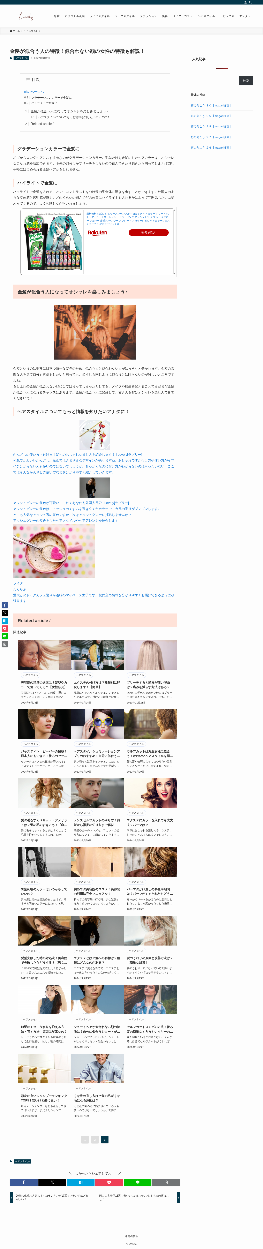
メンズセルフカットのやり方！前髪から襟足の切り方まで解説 (97, 822)
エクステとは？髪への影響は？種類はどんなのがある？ (97, 960)
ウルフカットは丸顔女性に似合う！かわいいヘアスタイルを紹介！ (148, 754)
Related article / (42, 124)
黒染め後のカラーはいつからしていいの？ (44, 891)
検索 (246, 80)
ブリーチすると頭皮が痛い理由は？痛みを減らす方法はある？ (148, 685)
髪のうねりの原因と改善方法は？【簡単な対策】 (150, 960)
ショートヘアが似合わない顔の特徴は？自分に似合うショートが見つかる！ (97, 1029)
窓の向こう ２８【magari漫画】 (211, 126)
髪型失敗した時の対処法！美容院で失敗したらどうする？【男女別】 (44, 960)
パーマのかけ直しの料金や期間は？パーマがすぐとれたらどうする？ (150, 891)
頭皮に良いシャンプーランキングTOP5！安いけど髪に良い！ (44, 1098)
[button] (24, 1182)
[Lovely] (26, 16)
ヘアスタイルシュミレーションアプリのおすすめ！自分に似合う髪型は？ (97, 754)
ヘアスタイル (21, 58)
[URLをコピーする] (166, 1182)
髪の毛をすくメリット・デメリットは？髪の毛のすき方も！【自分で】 (44, 822)
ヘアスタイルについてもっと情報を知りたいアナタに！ (74, 117)
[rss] (245, 2)
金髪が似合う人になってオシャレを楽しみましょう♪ (69, 111)
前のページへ (34, 91)
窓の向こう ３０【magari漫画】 (211, 105)
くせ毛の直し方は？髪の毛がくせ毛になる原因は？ (97, 1098)
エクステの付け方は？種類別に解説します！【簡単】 (97, 685)
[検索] (250, 2)
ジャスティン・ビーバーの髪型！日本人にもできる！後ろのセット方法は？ (44, 754)
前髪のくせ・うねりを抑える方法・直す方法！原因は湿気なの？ (44, 1029)
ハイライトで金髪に (44, 103)
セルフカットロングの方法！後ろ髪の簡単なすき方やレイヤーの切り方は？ (150, 1029)
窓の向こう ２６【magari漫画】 (211, 147)
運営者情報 (131, 1236)
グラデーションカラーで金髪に (51, 97)
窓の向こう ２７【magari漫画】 (211, 137)
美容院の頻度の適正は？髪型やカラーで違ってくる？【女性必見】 (44, 685)
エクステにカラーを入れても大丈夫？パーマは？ (150, 822)
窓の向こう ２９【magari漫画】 (211, 116)
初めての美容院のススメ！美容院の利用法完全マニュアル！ (97, 891)
